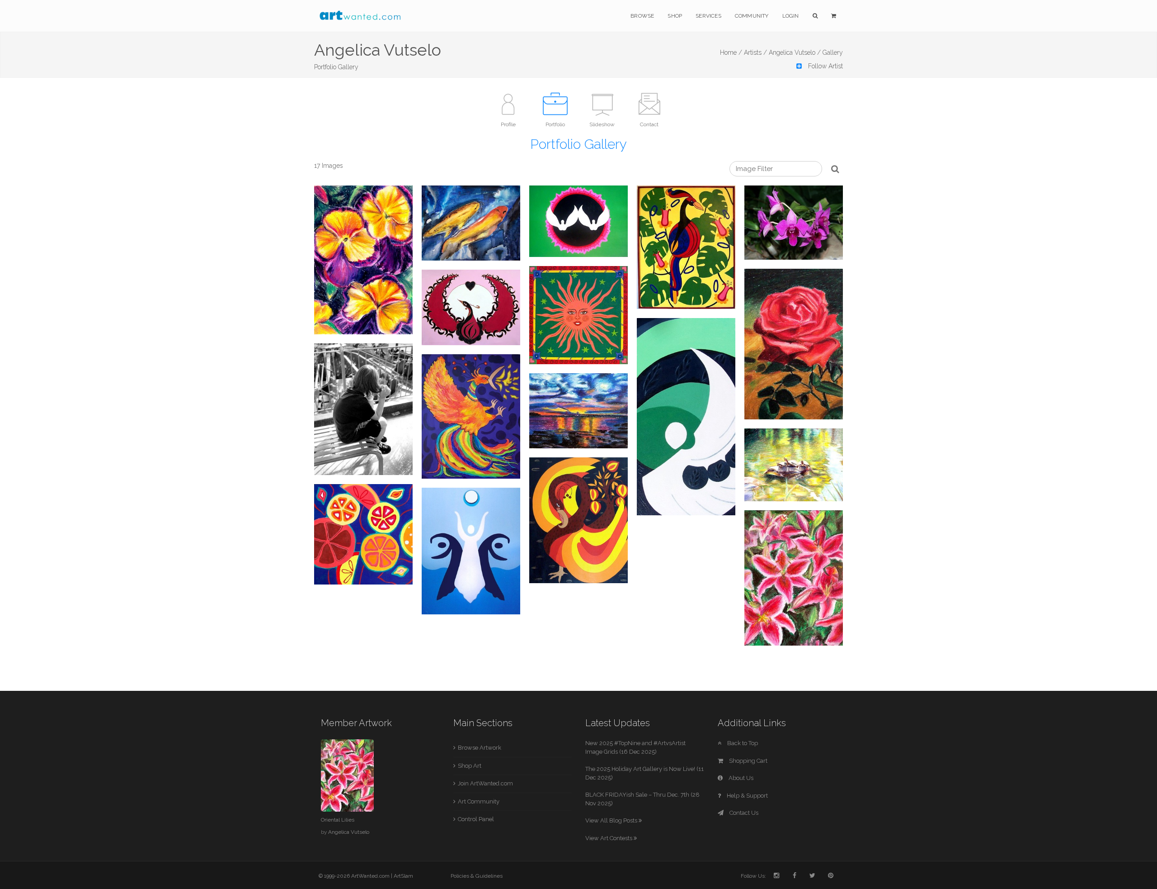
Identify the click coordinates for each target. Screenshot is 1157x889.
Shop (675, 16)
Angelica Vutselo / (795, 52)
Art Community (478, 801)
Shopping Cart (747, 760)
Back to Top (742, 743)
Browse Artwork (479, 747)
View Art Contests (609, 838)
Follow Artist (824, 66)
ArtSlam (403, 876)
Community (752, 16)
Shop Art (469, 765)
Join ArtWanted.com (485, 783)
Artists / (755, 52)
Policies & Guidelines (477, 876)
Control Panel (476, 819)
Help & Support (746, 795)
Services (708, 16)
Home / (731, 52)
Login (790, 16)
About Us (740, 778)
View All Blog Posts (612, 820)
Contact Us (743, 812)
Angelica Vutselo (348, 832)
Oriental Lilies (337, 820)
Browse (642, 16)
